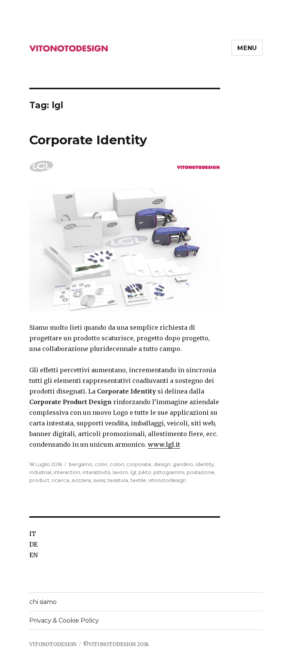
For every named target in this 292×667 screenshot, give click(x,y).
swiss (99, 480)
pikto (144, 472)
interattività (96, 472)
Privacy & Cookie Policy (64, 620)
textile (138, 480)
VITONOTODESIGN (52, 644)
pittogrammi (169, 472)
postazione (200, 472)
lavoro (120, 472)
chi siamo (43, 601)
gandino (183, 464)
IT (32, 533)
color (101, 464)
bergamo (80, 464)
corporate (138, 464)
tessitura (118, 480)
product (39, 480)
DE (33, 544)
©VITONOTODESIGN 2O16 (116, 644)
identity (204, 464)
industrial (40, 472)
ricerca (60, 480)
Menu (247, 48)
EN (33, 555)
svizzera (81, 480)
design (162, 464)
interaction (67, 472)
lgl (133, 472)
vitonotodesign (167, 480)
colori (117, 464)
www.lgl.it (164, 444)
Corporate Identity (88, 139)
